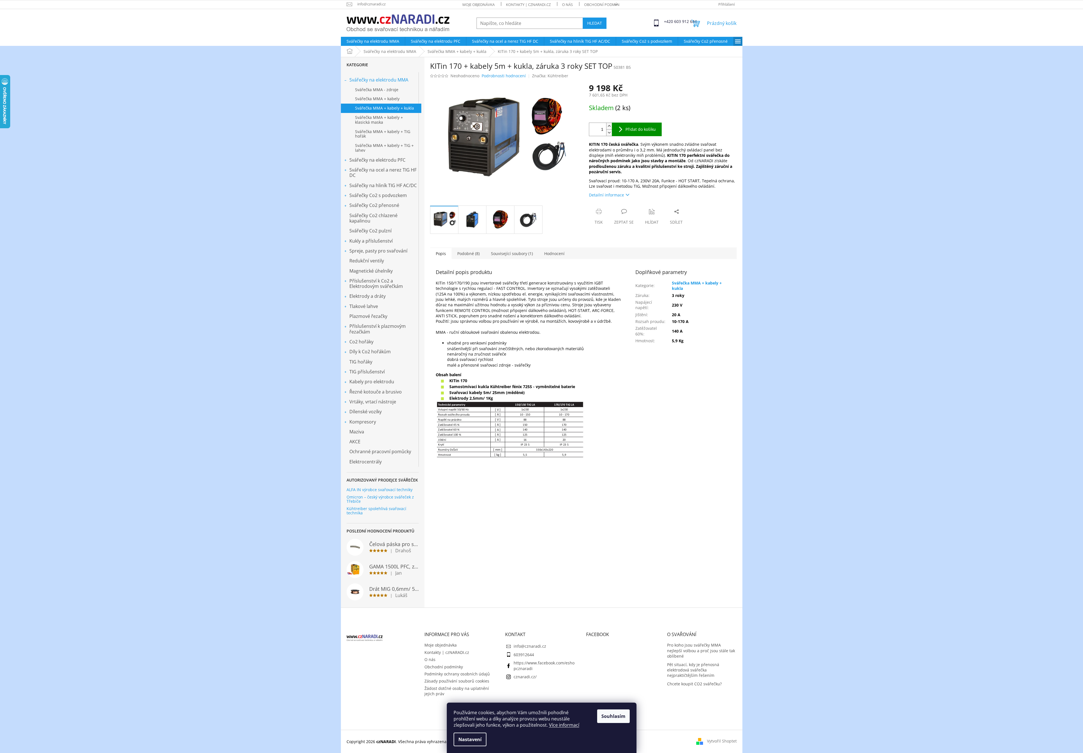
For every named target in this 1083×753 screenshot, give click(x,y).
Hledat (594, 23)
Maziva (356, 432)
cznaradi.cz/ (525, 676)
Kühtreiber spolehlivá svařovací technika (376, 510)
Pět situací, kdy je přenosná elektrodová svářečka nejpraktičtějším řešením (693, 670)
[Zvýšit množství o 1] (609, 126)
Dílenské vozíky (365, 411)
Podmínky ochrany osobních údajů (457, 674)
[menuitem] (373, 41)
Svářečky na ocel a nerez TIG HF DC (382, 172)
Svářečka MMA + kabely (377, 98)
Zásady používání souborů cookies (456, 681)
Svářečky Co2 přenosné (374, 205)
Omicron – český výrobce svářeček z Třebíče (380, 499)
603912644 (524, 654)
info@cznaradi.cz (530, 646)
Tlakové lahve (363, 306)
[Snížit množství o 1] (609, 132)
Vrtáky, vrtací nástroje (372, 402)
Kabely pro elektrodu (371, 381)
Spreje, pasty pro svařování (378, 251)
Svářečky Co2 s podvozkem (378, 195)
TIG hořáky (360, 362)
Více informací (564, 725)
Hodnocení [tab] (554, 253)
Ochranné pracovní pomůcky (380, 451)
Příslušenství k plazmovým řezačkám (377, 329)
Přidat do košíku (640, 129)
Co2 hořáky (361, 342)
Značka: (550, 75)
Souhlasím (613, 716)
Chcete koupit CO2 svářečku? (694, 683)
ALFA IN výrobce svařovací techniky (380, 489)
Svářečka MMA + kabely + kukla (384, 108)
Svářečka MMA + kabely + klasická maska (379, 120)
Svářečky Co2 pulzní (370, 231)
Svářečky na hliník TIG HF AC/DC (383, 185)
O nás (567, 4)
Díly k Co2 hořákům (370, 351)
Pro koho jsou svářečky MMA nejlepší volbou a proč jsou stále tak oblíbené (701, 650)
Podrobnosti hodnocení (504, 75)
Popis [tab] (441, 253)
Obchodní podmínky (604, 4)
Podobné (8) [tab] (468, 253)
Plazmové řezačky (368, 316)
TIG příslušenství (367, 372)
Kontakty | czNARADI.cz (528, 4)
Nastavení (470, 739)
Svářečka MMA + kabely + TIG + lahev (384, 148)
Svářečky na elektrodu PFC (377, 160)
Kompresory (362, 422)
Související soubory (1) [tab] (512, 253)
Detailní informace (606, 195)
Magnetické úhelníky (371, 271)
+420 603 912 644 (669, 21)
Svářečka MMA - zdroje (376, 89)
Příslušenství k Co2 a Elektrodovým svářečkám (376, 283)
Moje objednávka (478, 4)
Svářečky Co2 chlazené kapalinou (373, 218)
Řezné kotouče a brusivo (375, 392)
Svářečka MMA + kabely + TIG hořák (382, 134)
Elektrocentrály (365, 462)
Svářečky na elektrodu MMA (378, 80)
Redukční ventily (366, 261)
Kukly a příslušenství (371, 241)
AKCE (354, 441)
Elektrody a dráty (367, 296)
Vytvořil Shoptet (722, 741)
